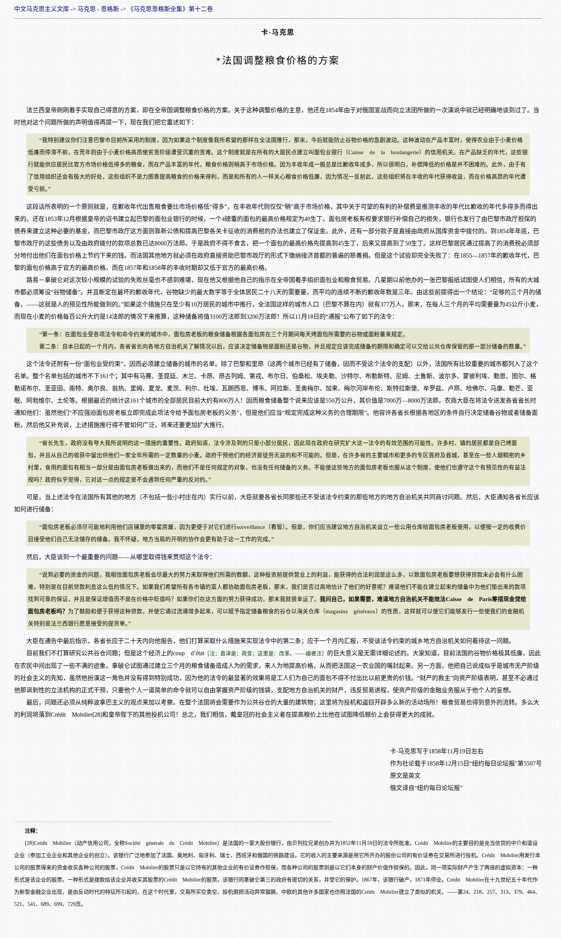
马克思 (86, 9)
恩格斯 (110, 9)
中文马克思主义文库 (41, 9)
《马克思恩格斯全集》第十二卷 (170, 9)
